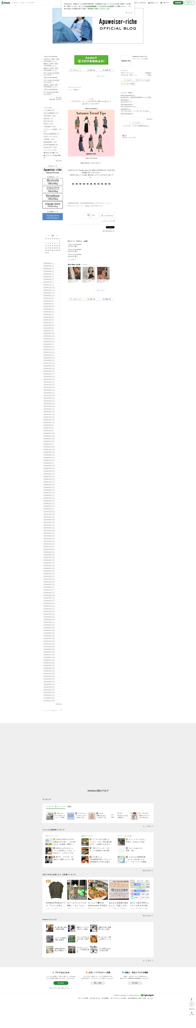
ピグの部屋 (144, 58)
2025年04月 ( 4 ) (49, 274)
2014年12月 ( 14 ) (49, 609)
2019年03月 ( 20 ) (49, 471)
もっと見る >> (72, 259)
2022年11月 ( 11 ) (49, 352)
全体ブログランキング (127, 73)
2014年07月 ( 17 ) (49, 622)
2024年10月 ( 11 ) (49, 290)
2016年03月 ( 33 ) (49, 568)
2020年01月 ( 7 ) (49, 444)
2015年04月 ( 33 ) (49, 598)
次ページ (100, 76)
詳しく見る (98, 983)
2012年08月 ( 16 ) (49, 684)
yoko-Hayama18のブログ (128, 106)
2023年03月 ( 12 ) (49, 341)
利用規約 (106, 998)
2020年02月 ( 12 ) (49, 441)
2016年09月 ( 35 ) (49, 552)
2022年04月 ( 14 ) (49, 371)
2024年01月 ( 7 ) (49, 314)
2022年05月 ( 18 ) (49, 368)
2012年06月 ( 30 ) (49, 690)
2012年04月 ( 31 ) (49, 695)
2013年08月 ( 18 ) (49, 652)
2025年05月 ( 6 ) (49, 271)
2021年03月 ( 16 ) (49, 406)
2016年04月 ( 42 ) (49, 565)
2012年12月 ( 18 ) (49, 673)
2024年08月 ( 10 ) (49, 295)
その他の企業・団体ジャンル (129, 75)
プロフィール (136, 58)
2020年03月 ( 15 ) (49, 439)
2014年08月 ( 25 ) (49, 619)
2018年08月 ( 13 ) (49, 490)
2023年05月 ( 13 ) (49, 336)
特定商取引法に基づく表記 (138, 998)
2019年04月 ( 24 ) (49, 468)
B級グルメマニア (87, 836)
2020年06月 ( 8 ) (49, 430)
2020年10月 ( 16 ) (49, 420)
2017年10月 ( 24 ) (49, 517)
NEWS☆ (76, 90)
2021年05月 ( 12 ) (49, 401)
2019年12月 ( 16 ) (49, 447)
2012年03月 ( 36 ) (49, 698)
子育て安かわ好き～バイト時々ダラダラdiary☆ (135, 111)
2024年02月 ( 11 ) (49, 312)
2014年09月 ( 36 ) (49, 617)
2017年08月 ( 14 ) (49, 522)
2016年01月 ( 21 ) (49, 574)
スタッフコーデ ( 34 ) (50, 150)
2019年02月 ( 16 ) (49, 474)
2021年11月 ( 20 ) (49, 385)
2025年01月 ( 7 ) (49, 282)
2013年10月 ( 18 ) (49, 646)
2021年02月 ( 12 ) (49, 409)
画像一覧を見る (57, 99)
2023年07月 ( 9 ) (49, 331)
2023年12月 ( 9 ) (49, 317)
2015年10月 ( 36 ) (49, 582)
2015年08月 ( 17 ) (49, 587)
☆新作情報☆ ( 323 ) (50, 126)
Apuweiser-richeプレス (139, 56)
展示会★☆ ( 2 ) (48, 118)
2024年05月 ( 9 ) (49, 304)
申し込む (135, 983)
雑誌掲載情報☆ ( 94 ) (50, 142)
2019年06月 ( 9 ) (49, 463)
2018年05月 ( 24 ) (49, 498)
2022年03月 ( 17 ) (49, 374)
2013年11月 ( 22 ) (49, 644)
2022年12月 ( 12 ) (49, 349)
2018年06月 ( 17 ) (49, 495)
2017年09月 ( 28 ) (49, 520)
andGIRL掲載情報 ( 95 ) (51, 145)
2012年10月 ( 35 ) (49, 679)
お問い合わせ (96, 998)
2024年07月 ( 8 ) (49, 298)
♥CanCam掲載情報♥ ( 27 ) (52, 134)
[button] (191, 1013)
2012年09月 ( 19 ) (49, 682)
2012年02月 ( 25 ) (49, 700)
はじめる (61, 983)
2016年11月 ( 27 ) (49, 547)
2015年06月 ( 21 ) (49, 592)
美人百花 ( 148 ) (48, 121)
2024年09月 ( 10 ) (49, 293)
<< (48, 235)
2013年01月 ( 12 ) (49, 671)
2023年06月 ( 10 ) (49, 333)
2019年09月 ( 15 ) (49, 455)
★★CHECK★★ (91, 158)
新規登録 (178, 3)
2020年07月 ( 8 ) (49, 428)
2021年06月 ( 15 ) (49, 398)
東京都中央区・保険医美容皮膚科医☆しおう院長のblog (136, 97)
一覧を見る (149, 119)
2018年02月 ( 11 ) (49, 506)
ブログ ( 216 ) (48, 107)
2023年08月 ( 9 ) (49, 328)
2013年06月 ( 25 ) (49, 657)
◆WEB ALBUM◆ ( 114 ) (51, 153)
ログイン (189, 3)
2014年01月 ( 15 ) (49, 638)
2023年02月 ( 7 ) (49, 344)
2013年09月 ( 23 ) (49, 649)
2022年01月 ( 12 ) (49, 379)
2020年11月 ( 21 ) (49, 417)
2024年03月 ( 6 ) (49, 309)
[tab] (55, 807)
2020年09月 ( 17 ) (49, 422)
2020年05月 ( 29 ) (49, 433)
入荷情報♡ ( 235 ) (49, 139)
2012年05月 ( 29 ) (49, 692)
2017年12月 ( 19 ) (49, 511)
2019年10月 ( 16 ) (49, 452)
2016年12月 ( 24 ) (49, 544)
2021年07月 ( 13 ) (49, 395)
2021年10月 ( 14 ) (49, 387)
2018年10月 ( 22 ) (49, 484)
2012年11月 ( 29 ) (49, 676)
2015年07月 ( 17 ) (49, 590)
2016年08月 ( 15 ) (49, 555)
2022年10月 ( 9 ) (49, 355)
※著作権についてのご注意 (128, 137)
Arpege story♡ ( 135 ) (50, 147)
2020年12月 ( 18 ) (49, 414)
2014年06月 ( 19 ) (49, 625)
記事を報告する (110, 231)
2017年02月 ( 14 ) (49, 538)
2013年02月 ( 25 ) (49, 668)
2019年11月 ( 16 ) (49, 449)
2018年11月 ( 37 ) (49, 482)
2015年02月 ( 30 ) (49, 603)
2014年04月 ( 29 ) (49, 630)
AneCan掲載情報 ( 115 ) (51, 113)
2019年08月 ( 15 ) (49, 457)
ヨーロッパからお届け (125, 836)
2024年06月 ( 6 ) (49, 301)
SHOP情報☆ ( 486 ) (50, 116)
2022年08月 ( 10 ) (49, 360)
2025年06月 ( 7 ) (49, 268)
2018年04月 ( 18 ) (49, 501)
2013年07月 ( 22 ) (49, 655)
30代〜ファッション (52, 836)
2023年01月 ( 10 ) (49, 347)
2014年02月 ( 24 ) (49, 636)
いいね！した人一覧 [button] (108, 221)
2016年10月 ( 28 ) (49, 549)
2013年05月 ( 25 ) (49, 660)
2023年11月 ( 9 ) (49, 320)
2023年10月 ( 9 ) (49, 322)
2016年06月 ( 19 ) (49, 560)
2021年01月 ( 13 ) (49, 412)
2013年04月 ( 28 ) (49, 663)
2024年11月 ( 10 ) (49, 287)
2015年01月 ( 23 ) (49, 606)
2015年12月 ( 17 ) (49, 576)
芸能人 (69, 806)
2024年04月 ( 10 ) (49, 306)
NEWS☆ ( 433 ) (48, 124)
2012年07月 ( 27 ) (49, 687)
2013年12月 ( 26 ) (49, 641)
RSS (125, 135)
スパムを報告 (84, 998)
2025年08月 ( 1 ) (49, 263)
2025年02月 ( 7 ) (49, 279)
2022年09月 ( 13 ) (49, 358)
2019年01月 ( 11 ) (49, 476)
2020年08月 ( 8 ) (49, 425)
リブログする (108, 215)
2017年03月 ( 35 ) (49, 536)
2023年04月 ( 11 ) (49, 339)
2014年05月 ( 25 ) (49, 628)
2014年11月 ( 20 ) (49, 611)
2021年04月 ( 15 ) (49, 403)
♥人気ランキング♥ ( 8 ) (50, 136)
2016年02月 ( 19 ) (49, 571)
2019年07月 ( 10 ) (49, 460)
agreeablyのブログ (126, 102)
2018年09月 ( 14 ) (49, 487)
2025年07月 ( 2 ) (49, 266)
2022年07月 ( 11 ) (49, 363)
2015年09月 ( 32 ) (49, 584)
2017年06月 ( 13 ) (49, 528)
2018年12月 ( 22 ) (49, 479)
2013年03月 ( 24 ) (49, 665)
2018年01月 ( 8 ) (49, 509)
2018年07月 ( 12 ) (49, 493)
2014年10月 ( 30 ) (49, 614)
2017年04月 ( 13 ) (49, 533)
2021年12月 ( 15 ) (49, 382)
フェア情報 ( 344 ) (49, 110)
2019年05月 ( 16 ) (49, 466)
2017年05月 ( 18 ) (49, 530)
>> (57, 235)
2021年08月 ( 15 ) (49, 393)
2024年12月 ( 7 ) (49, 285)
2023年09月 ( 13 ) (49, 325)
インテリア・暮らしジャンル (55, 806)
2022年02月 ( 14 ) (49, 376)
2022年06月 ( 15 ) (49, 366)
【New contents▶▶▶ (77, 84)
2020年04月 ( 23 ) (49, 436)
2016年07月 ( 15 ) (49, 557)
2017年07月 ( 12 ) (49, 525)
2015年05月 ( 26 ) (49, 595)
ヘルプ (151, 998)
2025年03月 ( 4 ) (49, 277)
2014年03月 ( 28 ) (49, 633)
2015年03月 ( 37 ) (49, 601)
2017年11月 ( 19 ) (49, 514)
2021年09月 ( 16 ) (49, 390)
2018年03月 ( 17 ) (49, 503)
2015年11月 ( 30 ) (49, 579)
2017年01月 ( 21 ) (49, 541)
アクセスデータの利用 (119, 998)
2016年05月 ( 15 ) (49, 563)
